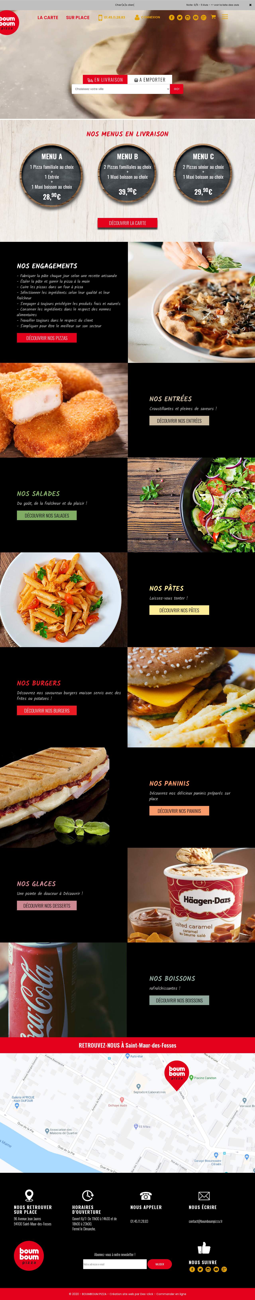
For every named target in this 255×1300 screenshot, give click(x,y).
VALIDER (159, 1264)
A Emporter (152, 79)
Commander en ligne (171, 1294)
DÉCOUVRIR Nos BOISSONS (179, 1000)
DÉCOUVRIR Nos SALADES (47, 515)
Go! (176, 89)
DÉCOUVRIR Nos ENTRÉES (179, 420)
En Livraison (108, 79)
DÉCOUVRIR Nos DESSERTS (46, 905)
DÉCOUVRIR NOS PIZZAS (47, 337)
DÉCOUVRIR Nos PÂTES (179, 610)
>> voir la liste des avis (225, 5)
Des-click (146, 1294)
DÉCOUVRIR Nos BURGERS (47, 710)
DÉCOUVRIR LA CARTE (127, 222)
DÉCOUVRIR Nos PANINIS (179, 810)
